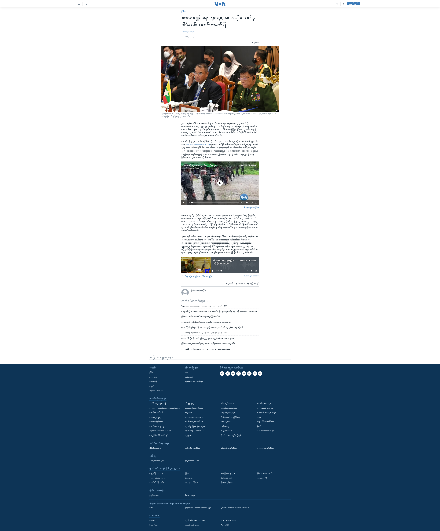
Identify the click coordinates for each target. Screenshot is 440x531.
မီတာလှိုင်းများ (190, 495)
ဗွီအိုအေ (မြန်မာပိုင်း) (188, 32)
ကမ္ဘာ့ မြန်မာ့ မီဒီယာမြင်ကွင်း (158, 435)
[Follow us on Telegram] (244, 373)
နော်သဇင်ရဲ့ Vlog (262, 478)
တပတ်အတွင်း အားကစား (194, 417)
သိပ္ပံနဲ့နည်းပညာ (190, 403)
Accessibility (225, 525)
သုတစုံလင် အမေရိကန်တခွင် (266, 412)
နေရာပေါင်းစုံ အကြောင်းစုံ (265, 422)
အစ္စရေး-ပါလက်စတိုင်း (157, 391)
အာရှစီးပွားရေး (226, 422)
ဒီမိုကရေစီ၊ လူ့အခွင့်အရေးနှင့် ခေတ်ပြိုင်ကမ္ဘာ (164, 408)
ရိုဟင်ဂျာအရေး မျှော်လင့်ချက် (231, 435)
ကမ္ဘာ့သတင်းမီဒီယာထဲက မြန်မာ (160, 431)
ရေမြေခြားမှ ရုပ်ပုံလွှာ (228, 473)
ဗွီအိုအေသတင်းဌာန (192, 168)
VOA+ (151, 508)
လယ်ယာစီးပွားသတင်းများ (194, 422)
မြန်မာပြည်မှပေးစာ (227, 403)
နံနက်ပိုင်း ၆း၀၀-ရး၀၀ (156, 461)
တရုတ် (151, 386)
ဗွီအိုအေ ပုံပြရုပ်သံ (227, 482)
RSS (186, 372)
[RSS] (249, 373)
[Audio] (337, 4)
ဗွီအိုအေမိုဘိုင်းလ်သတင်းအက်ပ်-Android (235, 508)
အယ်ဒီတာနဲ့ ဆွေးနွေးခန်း (157, 403)
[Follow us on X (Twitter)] (227, 373)
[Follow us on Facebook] (222, 373)
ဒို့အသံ (259, 426)
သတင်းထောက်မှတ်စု (156, 426)
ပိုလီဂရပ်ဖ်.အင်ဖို (226, 478)
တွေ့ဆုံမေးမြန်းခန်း (191, 482)
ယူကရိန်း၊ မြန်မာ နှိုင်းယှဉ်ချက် (195, 426)
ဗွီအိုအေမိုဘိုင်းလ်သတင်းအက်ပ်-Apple (198, 508)
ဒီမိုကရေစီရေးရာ (155, 417)
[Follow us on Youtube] (233, 373)
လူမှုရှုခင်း (188, 435)
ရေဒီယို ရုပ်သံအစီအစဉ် (157, 478)
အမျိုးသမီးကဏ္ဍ (226, 431)
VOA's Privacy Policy (228, 520)
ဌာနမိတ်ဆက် (154, 495)
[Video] (344, 4)
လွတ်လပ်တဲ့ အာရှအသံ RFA (195, 520)
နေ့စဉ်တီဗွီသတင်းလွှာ (156, 473)
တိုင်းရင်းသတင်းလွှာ (264, 403)
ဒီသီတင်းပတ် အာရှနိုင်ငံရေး (230, 417)
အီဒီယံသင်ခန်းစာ (155, 448)
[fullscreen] (256, 202)
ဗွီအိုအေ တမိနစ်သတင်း (265, 473)
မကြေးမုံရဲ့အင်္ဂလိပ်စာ (192, 448)
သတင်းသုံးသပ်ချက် (156, 412)
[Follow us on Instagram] (238, 373)
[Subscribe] (260, 373)
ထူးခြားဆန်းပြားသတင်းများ (194, 431)
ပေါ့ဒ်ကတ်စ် (189, 377)
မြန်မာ (183, 12)
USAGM (152, 520)
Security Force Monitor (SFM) (198, 145)
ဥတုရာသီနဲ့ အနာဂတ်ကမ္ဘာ (194, 408)
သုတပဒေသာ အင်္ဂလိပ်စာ (265, 448)
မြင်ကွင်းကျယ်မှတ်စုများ (229, 408)
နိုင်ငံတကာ (153, 377)
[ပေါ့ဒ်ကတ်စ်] (255, 373)
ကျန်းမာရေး (225, 426)
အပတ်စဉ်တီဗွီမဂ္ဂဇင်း (156, 482)
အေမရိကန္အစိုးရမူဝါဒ (192, 525)
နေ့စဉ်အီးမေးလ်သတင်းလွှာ (194, 382)
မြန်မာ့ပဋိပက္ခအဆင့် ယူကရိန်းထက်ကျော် (200, 165)
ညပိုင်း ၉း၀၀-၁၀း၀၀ (192, 461)
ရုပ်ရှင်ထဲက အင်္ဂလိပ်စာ (229, 448)
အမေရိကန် (153, 382)
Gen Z (259, 417)
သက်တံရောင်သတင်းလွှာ (265, 431)
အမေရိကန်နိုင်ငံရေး (156, 422)
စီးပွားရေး (188, 412)
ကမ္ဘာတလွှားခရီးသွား (228, 412)
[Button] (255, 42)
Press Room (153, 525)
